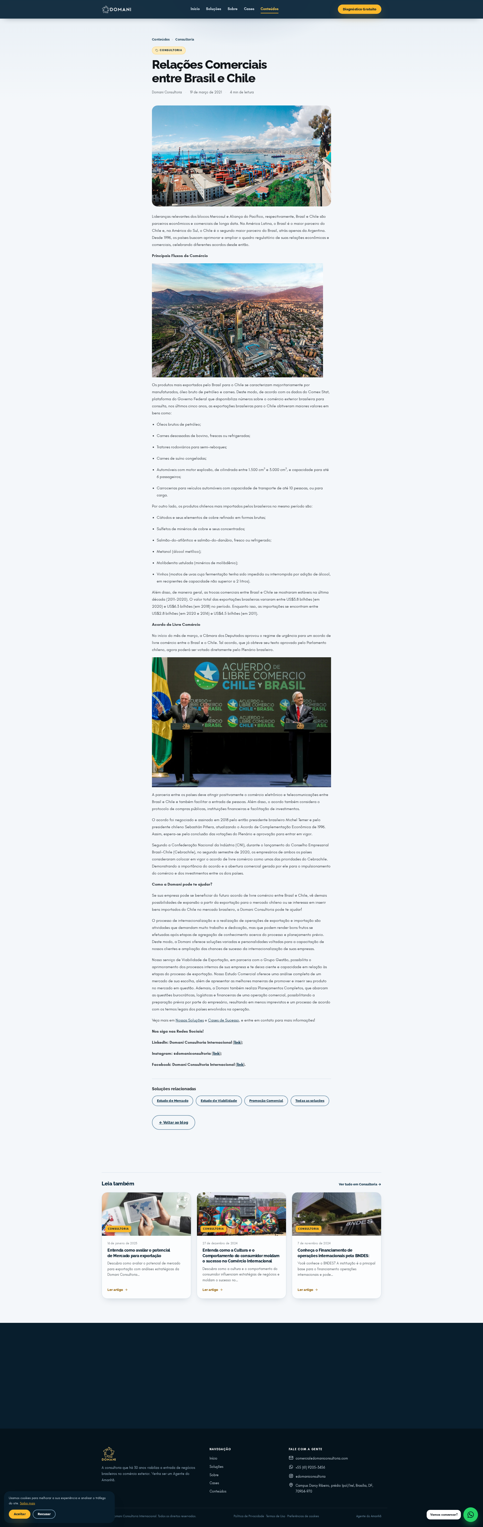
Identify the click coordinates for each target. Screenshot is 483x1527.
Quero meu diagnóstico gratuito (212, 1401)
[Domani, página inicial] (116, 9)
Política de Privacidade (249, 1516)
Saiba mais (27, 1503)
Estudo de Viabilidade (219, 1101)
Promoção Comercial (266, 1101)
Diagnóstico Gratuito (360, 9)
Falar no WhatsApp (290, 1401)
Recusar (44, 1514)
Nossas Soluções (190, 1020)
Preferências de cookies (303, 1516)
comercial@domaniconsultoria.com (322, 1458)
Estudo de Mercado (172, 1101)
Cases (249, 9)
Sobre (232, 9)
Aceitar (20, 1514)
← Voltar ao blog (173, 1122)
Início (195, 9)
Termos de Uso (275, 1516)
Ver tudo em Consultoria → (360, 1184)
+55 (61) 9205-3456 (310, 1467)
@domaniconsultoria (311, 1476)
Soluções (213, 9)
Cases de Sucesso (223, 1020)
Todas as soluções (309, 1101)
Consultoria (184, 39)
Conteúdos (269, 9)
